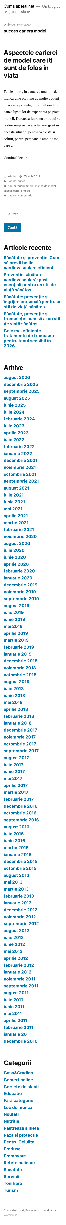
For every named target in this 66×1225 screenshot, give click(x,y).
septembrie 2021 (21, 481)
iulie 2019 (14, 612)
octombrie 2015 (20, 868)
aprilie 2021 (16, 515)
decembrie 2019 (20, 584)
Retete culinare (19, 1162)
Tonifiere (13, 1183)
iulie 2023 (14, 425)
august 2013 (16, 875)
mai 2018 (13, 702)
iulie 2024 (14, 412)
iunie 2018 (14, 695)
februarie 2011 (18, 1027)
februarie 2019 (19, 647)
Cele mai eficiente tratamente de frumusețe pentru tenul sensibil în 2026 (30, 338)
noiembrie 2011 (19, 978)
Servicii (11, 1176)
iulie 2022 (14, 439)
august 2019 (16, 605)
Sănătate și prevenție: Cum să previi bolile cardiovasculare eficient (31, 262)
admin (12, 176)
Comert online (18, 1079)
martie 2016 (16, 847)
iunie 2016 (14, 840)
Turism (11, 1190)
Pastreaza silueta (21, 1128)
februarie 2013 (19, 896)
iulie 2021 (14, 495)
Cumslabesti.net (19, 6)
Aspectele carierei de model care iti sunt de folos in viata (30, 64)
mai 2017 (13, 778)
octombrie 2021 (20, 474)
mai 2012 (13, 951)
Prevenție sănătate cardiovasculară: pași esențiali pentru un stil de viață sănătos (30, 282)
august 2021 (16, 488)
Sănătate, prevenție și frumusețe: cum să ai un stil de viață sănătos (32, 318)
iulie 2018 (14, 688)
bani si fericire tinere (21, 186)
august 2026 (17, 377)
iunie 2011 (14, 1006)
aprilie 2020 (16, 564)
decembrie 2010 (21, 1041)
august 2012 (16, 930)
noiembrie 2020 (20, 536)
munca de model (45, 186)
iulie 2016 (14, 833)
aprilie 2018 (16, 709)
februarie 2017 (19, 799)
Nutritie (11, 1121)
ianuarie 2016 (17, 854)
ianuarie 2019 (17, 654)
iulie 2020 (14, 550)
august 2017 (16, 757)
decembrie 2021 (20, 460)
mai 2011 (13, 1013)
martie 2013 (16, 889)
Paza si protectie (21, 1135)
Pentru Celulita (19, 1141)
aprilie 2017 (16, 785)
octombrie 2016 (20, 812)
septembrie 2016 (21, 819)
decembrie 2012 (20, 909)
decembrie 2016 (20, 806)
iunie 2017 (14, 771)
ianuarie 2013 (17, 902)
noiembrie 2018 (20, 667)
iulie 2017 (14, 764)
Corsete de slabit (21, 1086)
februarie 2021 (19, 529)
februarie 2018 (19, 716)
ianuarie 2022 (18, 453)
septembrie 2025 (22, 391)
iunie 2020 (15, 557)
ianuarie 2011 (17, 1034)
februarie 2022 (19, 446)
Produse (12, 1148)
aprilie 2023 (16, 432)
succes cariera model (17, 190)
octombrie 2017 (20, 743)
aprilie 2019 (16, 633)
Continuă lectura (19, 157)
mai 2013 (13, 882)
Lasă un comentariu (20, 195)
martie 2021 (16, 522)
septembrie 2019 (21, 598)
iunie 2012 (14, 944)
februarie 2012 (19, 965)
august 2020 (17, 543)
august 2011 (16, 992)
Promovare (15, 1155)
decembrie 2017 (20, 730)
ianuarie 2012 (17, 972)
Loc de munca (16, 181)
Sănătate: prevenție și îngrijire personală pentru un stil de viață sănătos (33, 301)
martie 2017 (16, 792)
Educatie (13, 1093)
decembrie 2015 (20, 861)
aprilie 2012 (16, 958)
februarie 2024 (19, 418)
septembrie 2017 (21, 750)
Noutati (11, 1114)
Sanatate (13, 1169)
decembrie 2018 (20, 660)
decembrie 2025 (21, 384)
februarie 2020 (19, 571)
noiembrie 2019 (20, 591)
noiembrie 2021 (20, 467)
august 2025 (17, 398)
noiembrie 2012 (20, 916)
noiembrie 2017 (20, 737)
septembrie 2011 (21, 985)
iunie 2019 (14, 619)
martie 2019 (16, 640)
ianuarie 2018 (17, 723)
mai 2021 (13, 508)
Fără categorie (18, 1100)
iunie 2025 (15, 405)
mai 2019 (13, 626)
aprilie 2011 (15, 1020)
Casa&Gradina (18, 1072)
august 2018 (16, 681)
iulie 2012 (14, 937)
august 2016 (16, 826)
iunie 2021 (14, 501)
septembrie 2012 (21, 923)
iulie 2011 (13, 999)
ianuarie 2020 (18, 577)
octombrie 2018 (20, 674)
